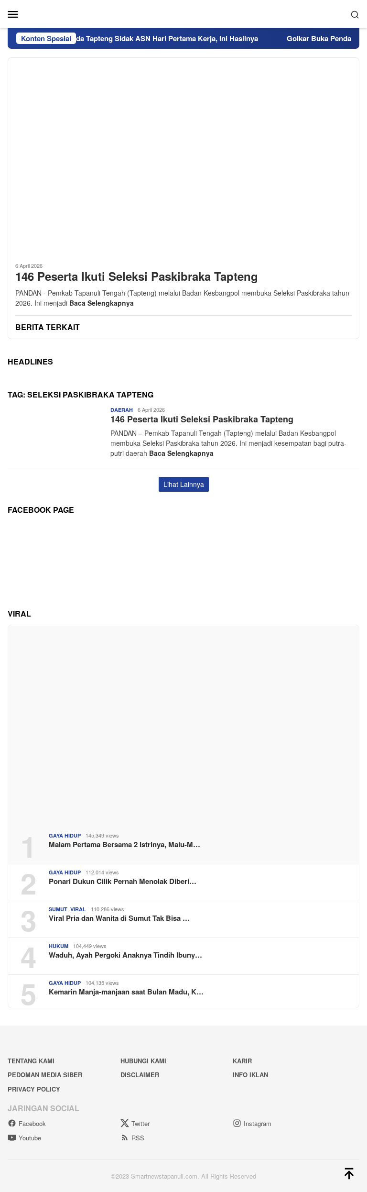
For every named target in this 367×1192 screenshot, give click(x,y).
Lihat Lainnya (183, 484)
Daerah (121, 409)
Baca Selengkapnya (101, 303)
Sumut (58, 909)
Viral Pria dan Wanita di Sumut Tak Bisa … (119, 918)
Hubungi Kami (143, 1060)
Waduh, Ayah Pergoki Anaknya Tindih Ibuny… (125, 954)
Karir (242, 1060)
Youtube (30, 1137)
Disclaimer (139, 1074)
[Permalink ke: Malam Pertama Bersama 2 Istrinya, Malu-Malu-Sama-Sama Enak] (183, 725)
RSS (137, 1137)
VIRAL (78, 909)
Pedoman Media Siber (45, 1074)
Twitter (140, 1123)
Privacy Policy (34, 1088)
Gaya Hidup (65, 835)
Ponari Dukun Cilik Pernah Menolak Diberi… (122, 881)
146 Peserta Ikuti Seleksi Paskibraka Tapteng (136, 276)
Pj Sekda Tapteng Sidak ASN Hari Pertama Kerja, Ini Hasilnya (144, 38)
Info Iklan (250, 1074)
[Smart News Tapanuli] (183, 13)
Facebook (32, 1123)
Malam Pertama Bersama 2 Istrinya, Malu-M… (124, 844)
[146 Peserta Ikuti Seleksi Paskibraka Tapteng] (183, 155)
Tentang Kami (31, 1060)
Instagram (257, 1123)
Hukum (58, 945)
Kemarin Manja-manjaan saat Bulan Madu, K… (126, 991)
